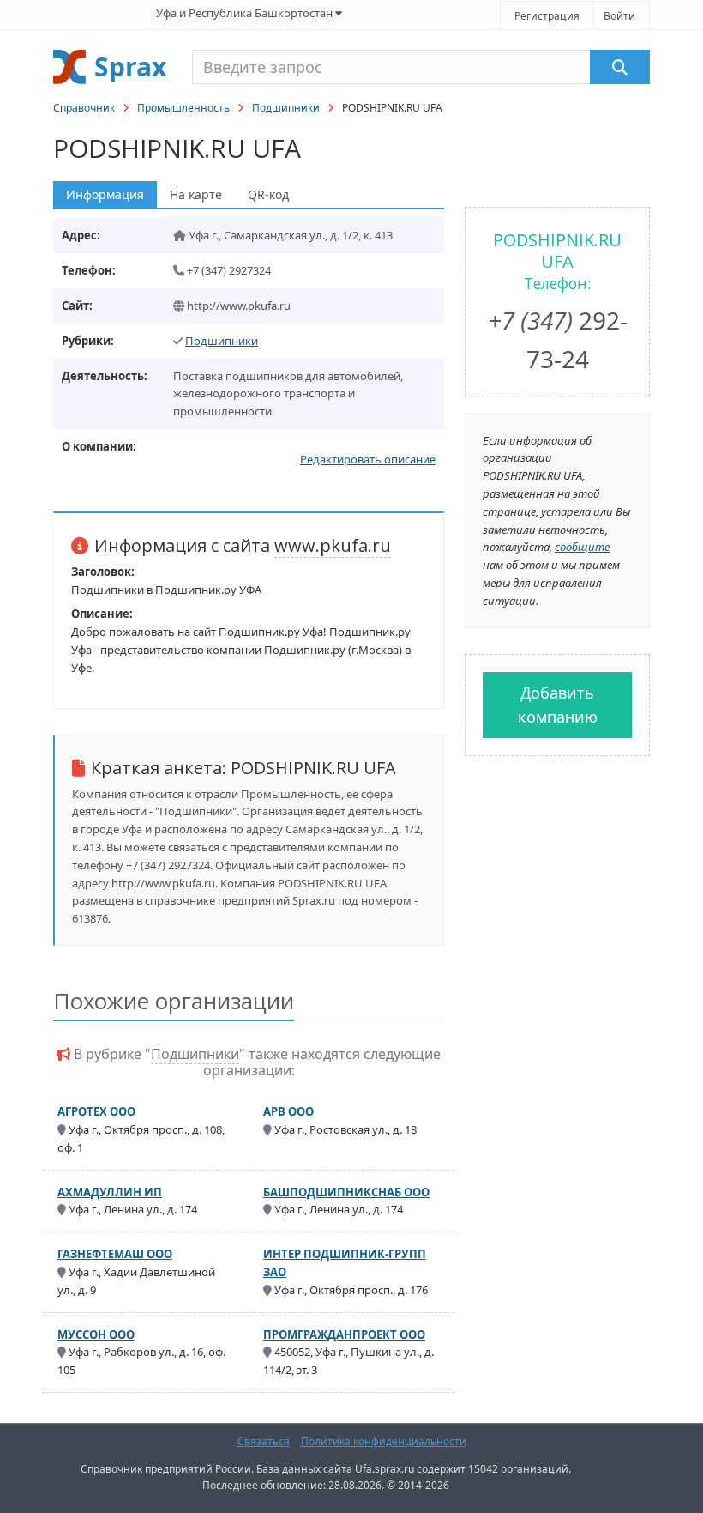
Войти (619, 16)
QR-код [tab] (268, 194)
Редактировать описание (368, 459)
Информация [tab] (105, 194)
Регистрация (547, 16)
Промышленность (183, 107)
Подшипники (286, 107)
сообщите (582, 546)
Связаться (263, 1441)
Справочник (84, 107)
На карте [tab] (196, 194)
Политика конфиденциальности (383, 1441)
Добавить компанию (558, 705)
